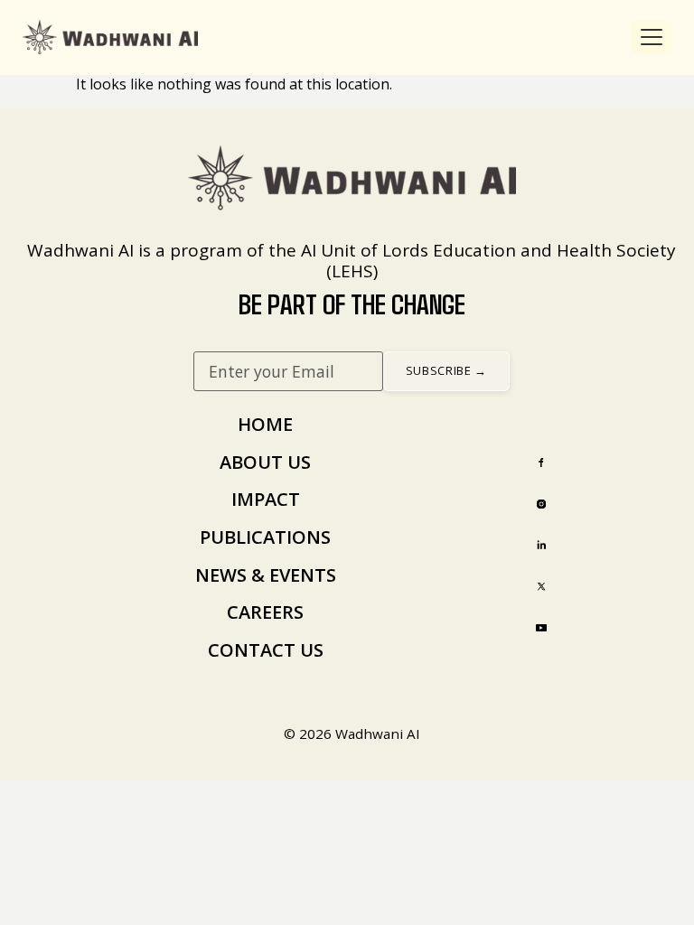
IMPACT (265, 499)
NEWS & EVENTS (265, 575)
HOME (265, 424)
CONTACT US (266, 650)
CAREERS (265, 612)
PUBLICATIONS (265, 537)
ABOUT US (265, 462)
